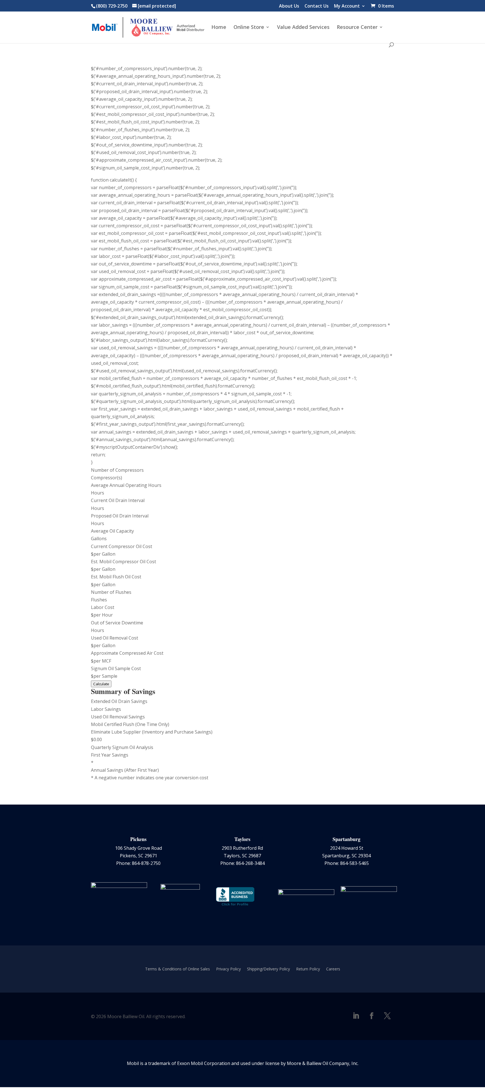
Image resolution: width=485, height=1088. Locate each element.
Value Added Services (303, 27)
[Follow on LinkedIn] (356, 1016)
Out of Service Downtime (117, 623)
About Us (289, 6)
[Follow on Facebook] (371, 1016)
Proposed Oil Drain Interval (119, 516)
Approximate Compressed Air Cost (127, 653)
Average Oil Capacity (112, 531)
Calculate (101, 683)
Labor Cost (102, 607)
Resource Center (357, 27)
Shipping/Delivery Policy (268, 969)
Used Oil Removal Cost (114, 638)
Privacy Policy (228, 969)
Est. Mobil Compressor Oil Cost (123, 561)
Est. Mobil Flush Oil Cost (116, 577)
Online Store (249, 27)
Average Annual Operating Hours (126, 485)
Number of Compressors (117, 470)
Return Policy (308, 969)
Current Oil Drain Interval (118, 500)
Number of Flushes (111, 592)
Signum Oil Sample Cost (116, 668)
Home (218, 27)
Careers (333, 969)
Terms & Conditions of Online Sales (177, 969)
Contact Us (317, 6)
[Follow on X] (387, 1016)
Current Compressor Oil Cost (121, 546)
